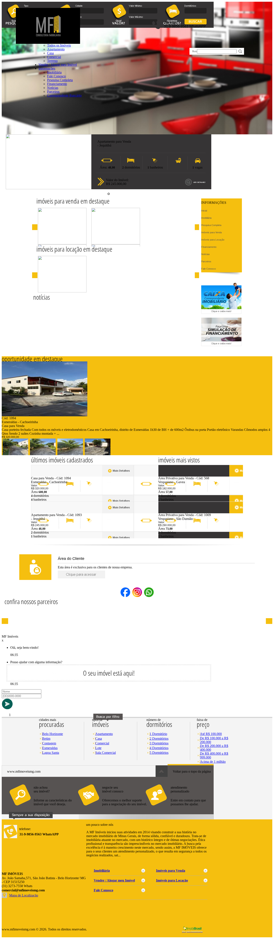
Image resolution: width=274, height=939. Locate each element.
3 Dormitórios (159, 743)
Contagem (49, 743)
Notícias (52, 87)
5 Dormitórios (159, 752)
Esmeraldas (50, 748)
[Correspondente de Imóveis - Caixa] (221, 312)
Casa (50, 53)
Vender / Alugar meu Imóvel (58, 64)
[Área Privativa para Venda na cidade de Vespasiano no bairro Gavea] (174, 475)
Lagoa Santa (50, 752)
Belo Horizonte (52, 734)
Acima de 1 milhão (213, 761)
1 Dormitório (158, 734)
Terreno (52, 61)
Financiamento (57, 84)
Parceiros (53, 91)
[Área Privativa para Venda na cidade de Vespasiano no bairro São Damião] (174, 512)
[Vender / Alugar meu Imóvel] (112, 808)
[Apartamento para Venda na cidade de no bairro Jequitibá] (48, 188)
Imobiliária (54, 72)
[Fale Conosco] (43, 808)
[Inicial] (48, 42)
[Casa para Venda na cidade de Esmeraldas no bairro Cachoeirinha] (44, 415)
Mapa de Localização (23, 895)
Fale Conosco (56, 76)
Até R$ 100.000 (211, 734)
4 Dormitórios (159, 748)
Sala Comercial (105, 752)
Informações (47, 68)
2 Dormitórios (159, 738)
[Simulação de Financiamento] (221, 345)
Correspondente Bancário (64, 95)
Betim (46, 738)
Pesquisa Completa (60, 80)
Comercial (54, 57)
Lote (98, 748)
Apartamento (104, 734)
